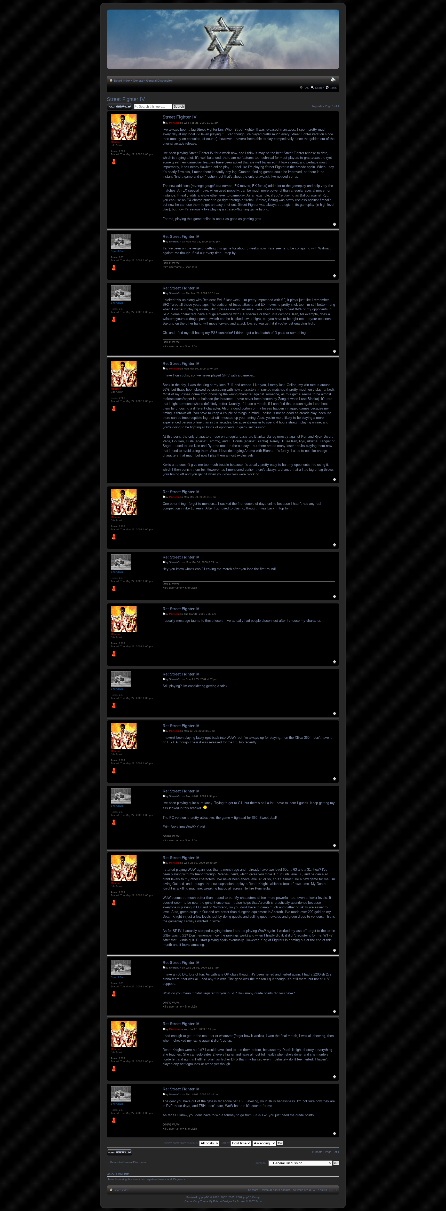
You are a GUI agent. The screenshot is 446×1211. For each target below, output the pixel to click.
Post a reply (114, 104)
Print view (334, 79)
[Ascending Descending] (267, 1142)
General (138, 80)
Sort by (225, 1142)
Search (319, 87)
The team (252, 1189)
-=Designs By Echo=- (232, 1201)
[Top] (334, 225)
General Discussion (159, 80)
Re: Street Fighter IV (181, 236)
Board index (122, 80)
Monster (174, 122)
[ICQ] (114, 162)
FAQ (306, 87)
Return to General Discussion (128, 1162)
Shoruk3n (175, 241)
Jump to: (261, 1163)
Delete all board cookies (276, 1189)
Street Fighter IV (126, 99)
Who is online (118, 1174)
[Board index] (223, 39)
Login (333, 87)
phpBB (205, 1197)
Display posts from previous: (181, 1142)
